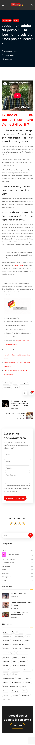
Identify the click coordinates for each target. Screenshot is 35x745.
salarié (15, 657)
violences (15, 695)
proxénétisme (17, 640)
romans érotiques (8, 653)
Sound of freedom (8, 678)
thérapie (27, 682)
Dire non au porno (19, 554)
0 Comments (9, 59)
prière (29, 636)
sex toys (22, 665)
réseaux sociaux (23, 653)
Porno (17, 570)
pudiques (6, 644)
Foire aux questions (17, 559)
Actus (17, 551)
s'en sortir (6, 657)
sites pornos (27, 670)
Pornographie (25, 383)
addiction (6, 383)
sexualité (6, 670)
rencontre (6, 648)
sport (19, 678)
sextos (14, 665)
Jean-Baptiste (11, 51)
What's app (6, 699)
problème (6, 640)
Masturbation (17, 566)
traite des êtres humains (10, 686)
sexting (5, 665)
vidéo (16, 387)
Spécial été (17, 573)
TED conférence (16, 682)
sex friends (23, 661)
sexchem (6, 661)
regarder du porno (18, 644)
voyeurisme (25, 695)
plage (13, 632)
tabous (5, 682)
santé (23, 657)
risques (27, 648)
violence (5, 695)
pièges (5, 632)
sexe (14, 661)
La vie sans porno (17, 562)
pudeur (27, 640)
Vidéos (16, 20)
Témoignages (7, 20)
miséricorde (19, 265)
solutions (14, 674)
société (5, 674)
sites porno (16, 670)
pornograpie (19, 636)
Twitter (5, 691)
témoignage (7, 387)
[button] (32, 5)
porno (15, 383)
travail (24, 686)
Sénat (27, 678)
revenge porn (17, 648)
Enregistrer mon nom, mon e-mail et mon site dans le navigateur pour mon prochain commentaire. (17, 488)
